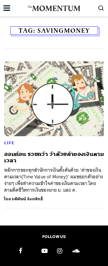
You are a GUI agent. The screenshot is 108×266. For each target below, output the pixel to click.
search (101, 8)
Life (9, 142)
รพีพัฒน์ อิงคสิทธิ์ (27, 199)
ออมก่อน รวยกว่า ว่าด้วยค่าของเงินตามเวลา (54, 157)
